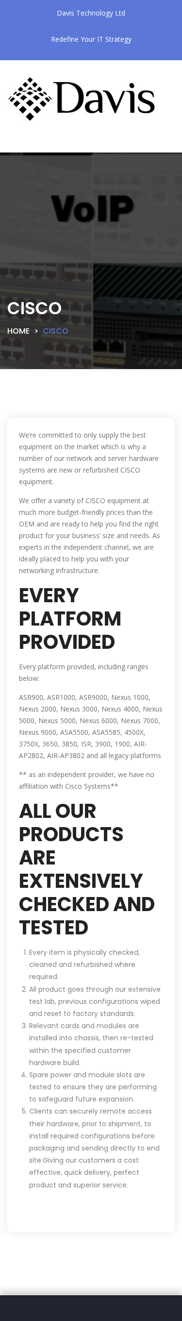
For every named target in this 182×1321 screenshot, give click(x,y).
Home (18, 331)
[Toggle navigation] (31, 144)
